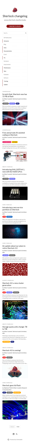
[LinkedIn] (14, 434)
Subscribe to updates (15, 26)
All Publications (8, 37)
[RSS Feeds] (16, 434)
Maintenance (7, 67)
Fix (4, 57)
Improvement (7, 64)
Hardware (6, 61)
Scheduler (6, 74)
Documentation (8, 51)
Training (6, 81)
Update (6, 84)
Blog (5, 44)
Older (18, 426)
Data (5, 47)
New (5, 71)
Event (5, 54)
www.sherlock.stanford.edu (15, 20)
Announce (6, 41)
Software (6, 78)
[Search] (26, 33)
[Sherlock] (15, 10)
